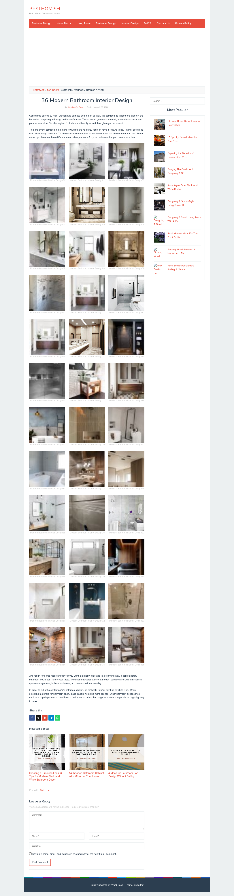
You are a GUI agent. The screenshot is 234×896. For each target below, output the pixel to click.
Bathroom (45, 790)
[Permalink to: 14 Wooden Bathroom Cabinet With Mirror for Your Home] (87, 752)
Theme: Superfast (134, 885)
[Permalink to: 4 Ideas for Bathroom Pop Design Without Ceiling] (126, 752)
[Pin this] (45, 718)
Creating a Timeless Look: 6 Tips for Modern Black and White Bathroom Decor (45, 776)
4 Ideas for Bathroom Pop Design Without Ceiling (123, 774)
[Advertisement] (117, 57)
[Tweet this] (38, 718)
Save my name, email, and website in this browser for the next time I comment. (74, 854)
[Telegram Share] (51, 718)
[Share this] (32, 718)
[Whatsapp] (57, 718)
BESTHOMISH (44, 9)
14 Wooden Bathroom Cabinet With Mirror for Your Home (86, 774)
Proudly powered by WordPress (106, 885)
